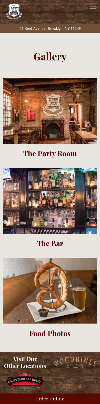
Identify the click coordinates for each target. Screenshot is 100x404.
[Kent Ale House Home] (21, 10)
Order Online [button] (50, 399)
